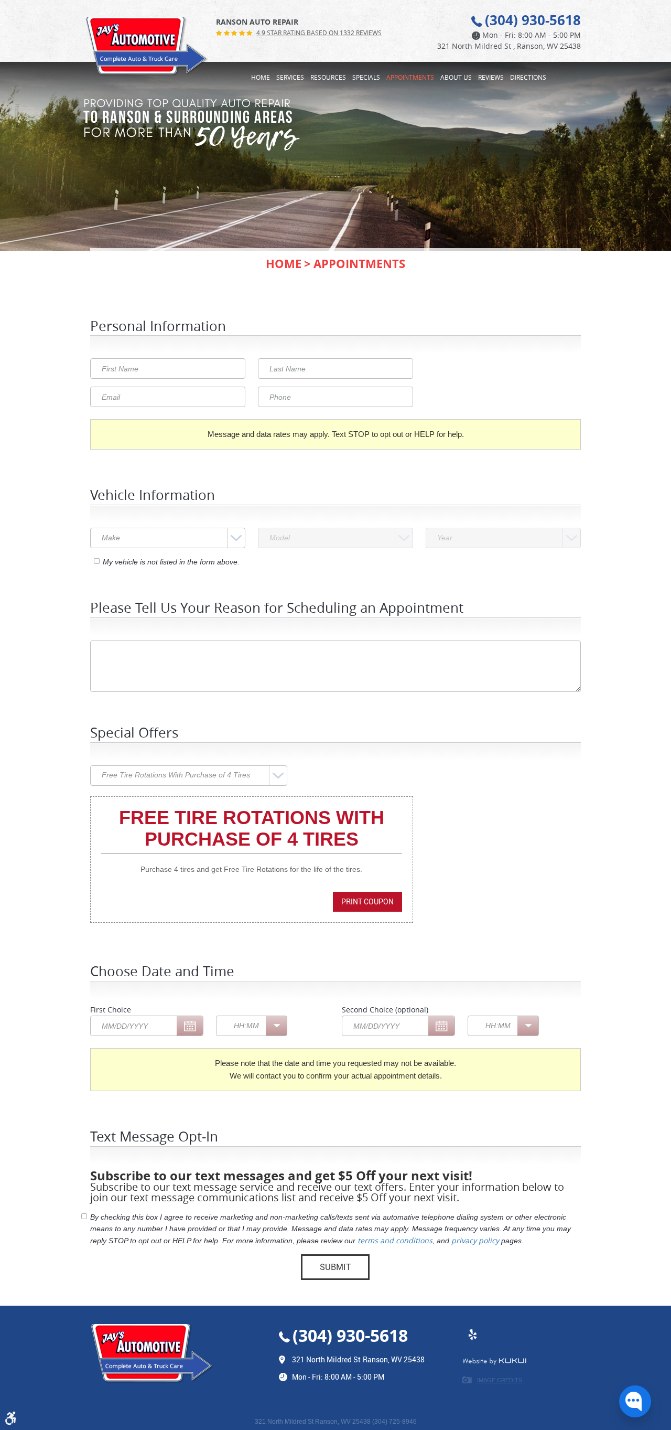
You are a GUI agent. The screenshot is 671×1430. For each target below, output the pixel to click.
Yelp (472, 1339)
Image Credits (499, 1380)
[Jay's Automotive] (147, 47)
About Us (456, 77)
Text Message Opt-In (154, 1137)
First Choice (110, 1010)
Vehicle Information (152, 496)
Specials (366, 77)
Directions (528, 77)
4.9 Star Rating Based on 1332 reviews (319, 32)
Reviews (491, 77)
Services (290, 77)
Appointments (410, 77)
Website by (494, 1361)
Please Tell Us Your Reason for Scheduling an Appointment (276, 608)
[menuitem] (260, 76)
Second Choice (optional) (385, 1010)
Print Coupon (367, 901)
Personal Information (158, 327)
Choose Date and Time (162, 972)
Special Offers (134, 733)
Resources (328, 77)
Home (260, 77)
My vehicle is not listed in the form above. (171, 562)
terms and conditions (395, 1240)
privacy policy (475, 1240)
